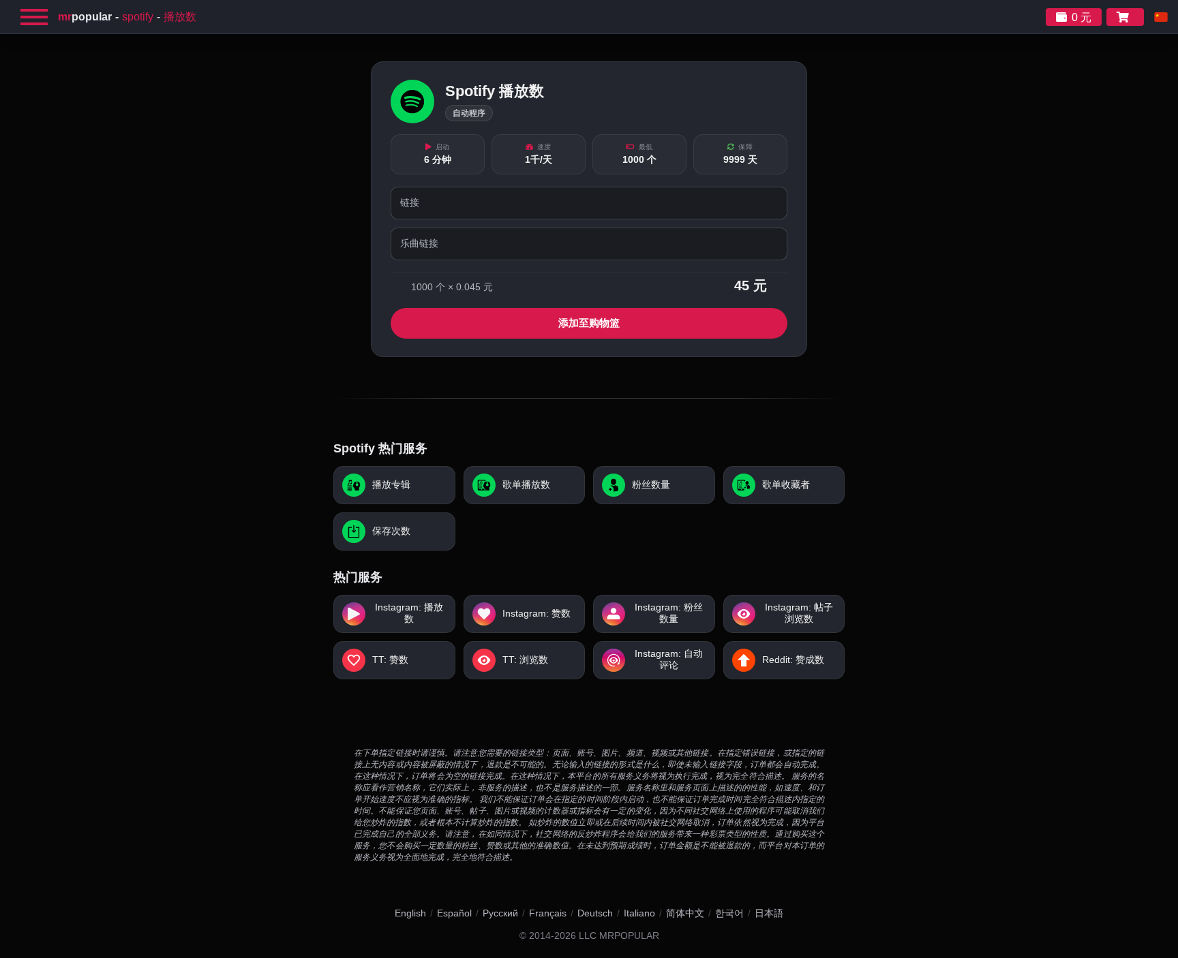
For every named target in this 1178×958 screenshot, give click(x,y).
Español (454, 913)
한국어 (729, 913)
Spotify (137, 16)
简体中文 (685, 913)
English (410, 913)
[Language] (1161, 17)
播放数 (180, 16)
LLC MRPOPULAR (619, 936)
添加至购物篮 (589, 322)
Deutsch (595, 913)
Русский (500, 913)
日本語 (769, 913)
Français (548, 913)
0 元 (1081, 17)
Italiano (639, 913)
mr (85, 16)
